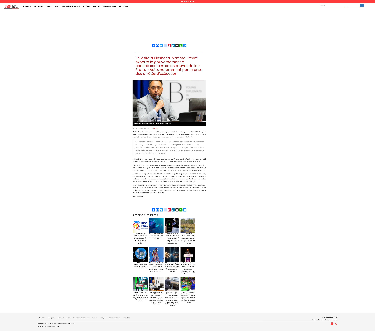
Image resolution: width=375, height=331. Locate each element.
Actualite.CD (71, 324)
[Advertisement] (187, 24)
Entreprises (38, 6)
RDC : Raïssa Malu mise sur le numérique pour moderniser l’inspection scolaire (156, 236)
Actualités (27, 6)
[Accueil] (10, 7)
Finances (49, 6)
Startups (86, 6)
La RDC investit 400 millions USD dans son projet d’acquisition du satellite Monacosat (140, 265)
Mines (57, 6)
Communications (109, 6)
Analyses (96, 6)
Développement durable (71, 6)
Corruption (123, 6)
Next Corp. (53, 324)
